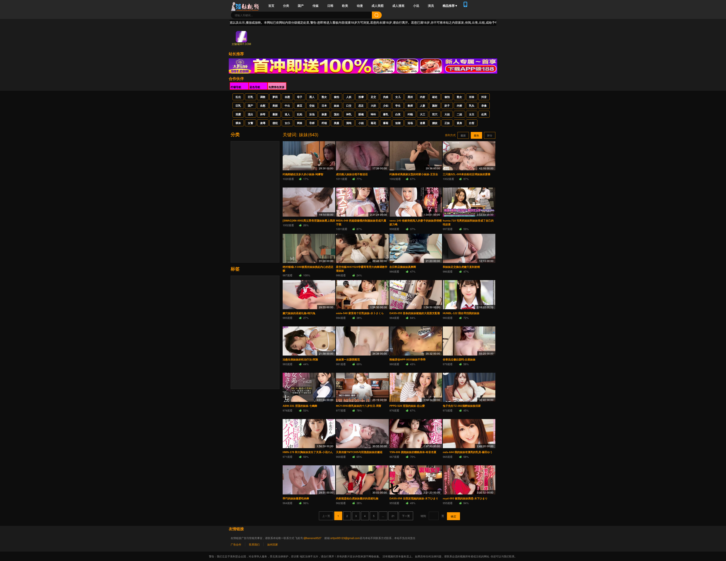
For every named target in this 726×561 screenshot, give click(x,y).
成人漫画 (398, 5)
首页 (271, 5)
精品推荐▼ (450, 5)
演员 (431, 5)
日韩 (330, 5)
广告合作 (236, 544)
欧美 (345, 5)
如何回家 (272, 544)
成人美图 (378, 5)
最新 (463, 135)
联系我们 (254, 544)
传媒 (316, 5)
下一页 (406, 516)
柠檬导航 (236, 87)
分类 (286, 5)
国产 (301, 5)
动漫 (360, 5)
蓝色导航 (255, 87)
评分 (489, 135)
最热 (476, 135)
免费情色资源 (276, 87)
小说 (416, 5)
